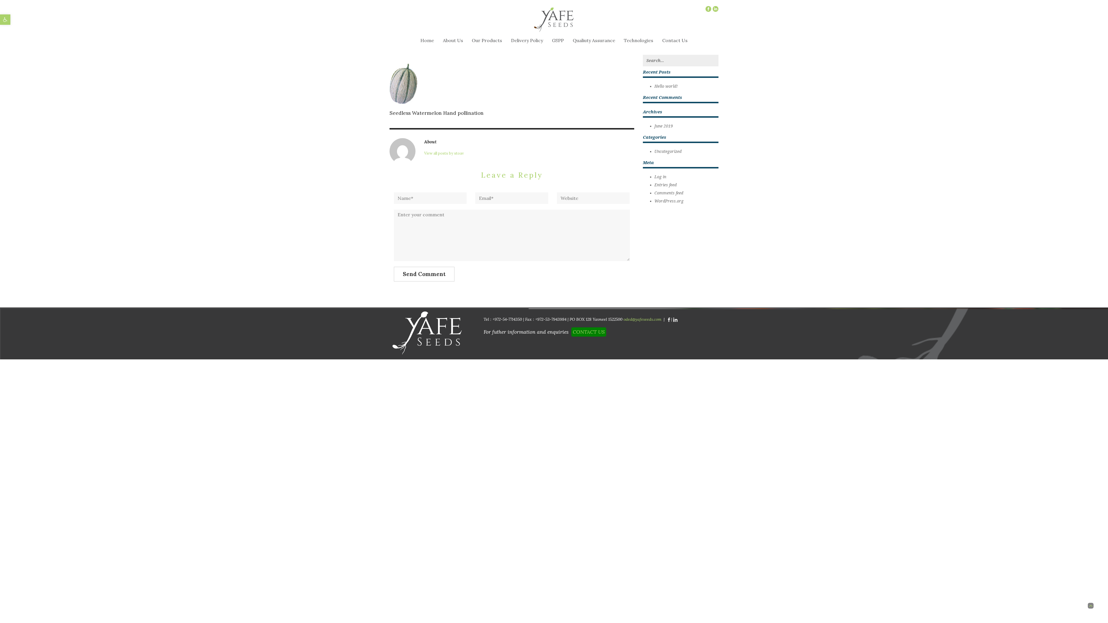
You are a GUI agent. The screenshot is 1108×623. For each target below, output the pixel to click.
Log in (660, 176)
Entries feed (665, 185)
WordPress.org (669, 201)
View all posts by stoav (444, 153)
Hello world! (666, 86)
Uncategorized (668, 151)
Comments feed (668, 193)
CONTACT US (589, 332)
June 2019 (663, 126)
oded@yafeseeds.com (644, 319)
